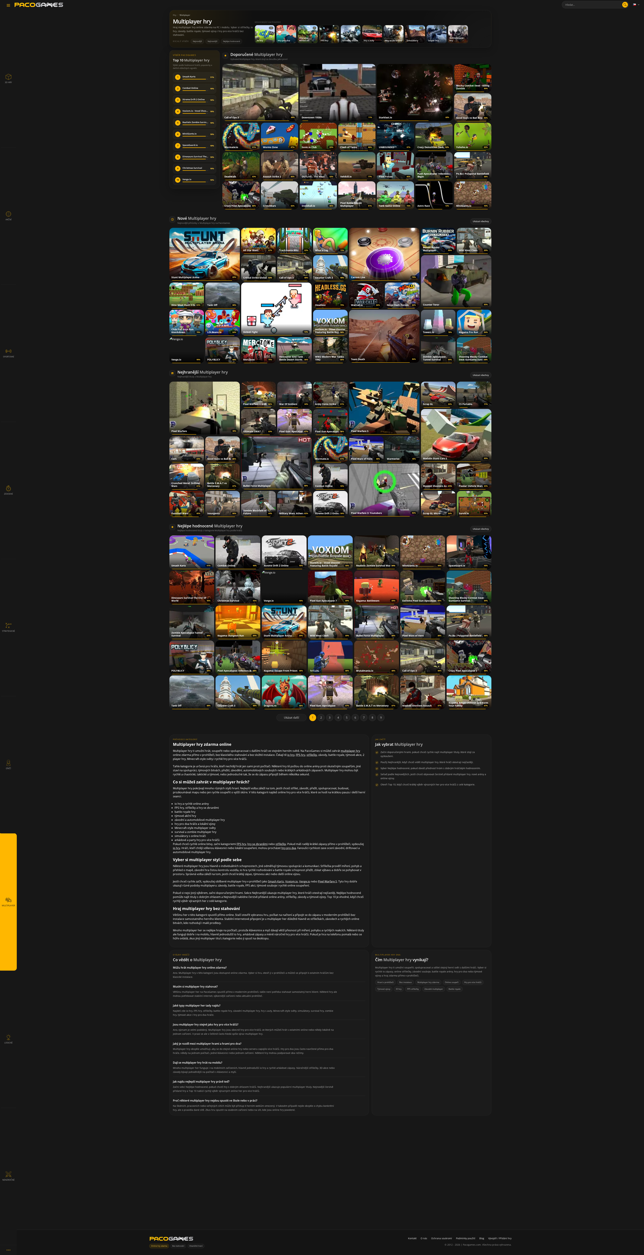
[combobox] (595, 4)
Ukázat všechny (481, 221)
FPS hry (300, 755)
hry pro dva (288, 848)
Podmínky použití (465, 1238)
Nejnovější (197, 41)
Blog (481, 1238)
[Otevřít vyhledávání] (625, 5)
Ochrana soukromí (441, 1238)
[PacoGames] (171, 1239)
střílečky (312, 755)
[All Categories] (8, 1250)
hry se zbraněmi (257, 844)
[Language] (636, 4)
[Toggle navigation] (8, 5)
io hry (290, 755)
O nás (424, 1238)
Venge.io (304, 881)
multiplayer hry (350, 751)
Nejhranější (212, 41)
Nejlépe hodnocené (231, 41)
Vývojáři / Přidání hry (500, 1238)
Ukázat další (291, 717)
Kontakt (412, 1238)
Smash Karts (276, 881)
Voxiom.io (291, 881)
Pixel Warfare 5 (327, 881)
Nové (196, 218)
